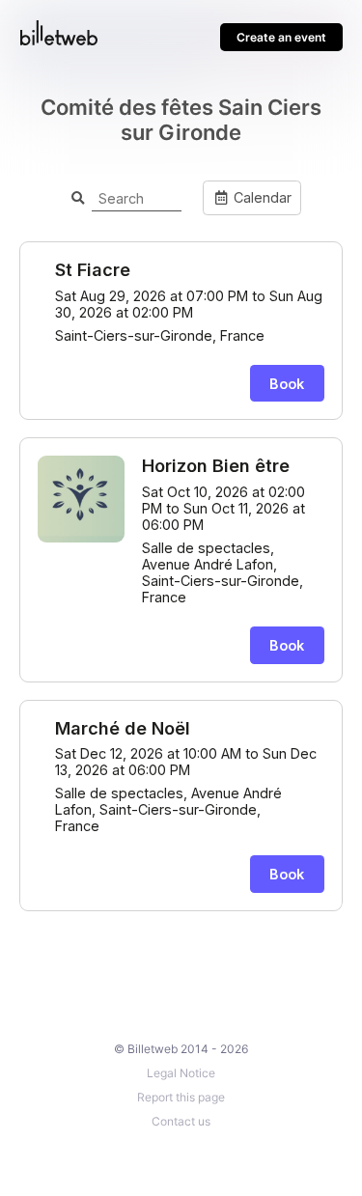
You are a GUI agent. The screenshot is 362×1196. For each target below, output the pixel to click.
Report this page (181, 1097)
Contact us (181, 1121)
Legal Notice (181, 1073)
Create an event (281, 37)
